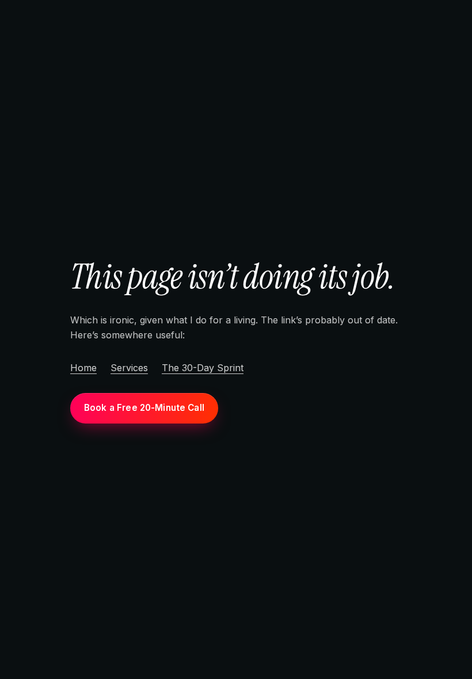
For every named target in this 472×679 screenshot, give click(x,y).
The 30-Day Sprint (202, 367)
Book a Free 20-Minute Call (144, 407)
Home (83, 367)
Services (129, 367)
